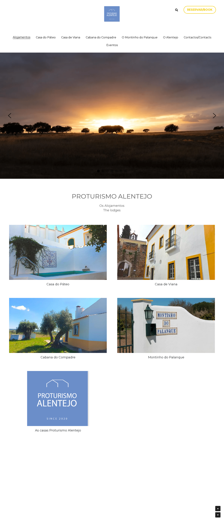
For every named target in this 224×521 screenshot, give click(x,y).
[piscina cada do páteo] (58, 252)
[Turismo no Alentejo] (58, 398)
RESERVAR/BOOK (199, 9)
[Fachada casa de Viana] (166, 252)
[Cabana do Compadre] (58, 325)
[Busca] (176, 10)
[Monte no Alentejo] (166, 325)
